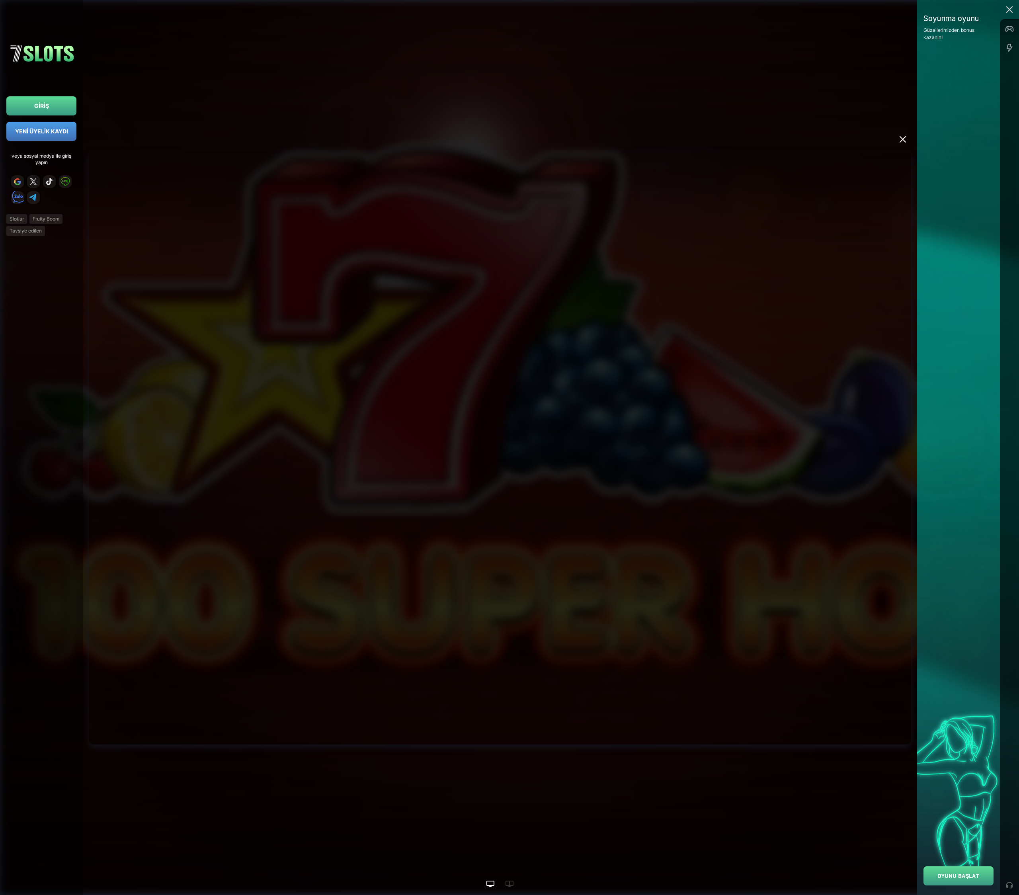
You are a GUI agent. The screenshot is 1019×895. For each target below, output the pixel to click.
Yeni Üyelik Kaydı (41, 131)
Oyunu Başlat (958, 875)
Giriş (41, 105)
